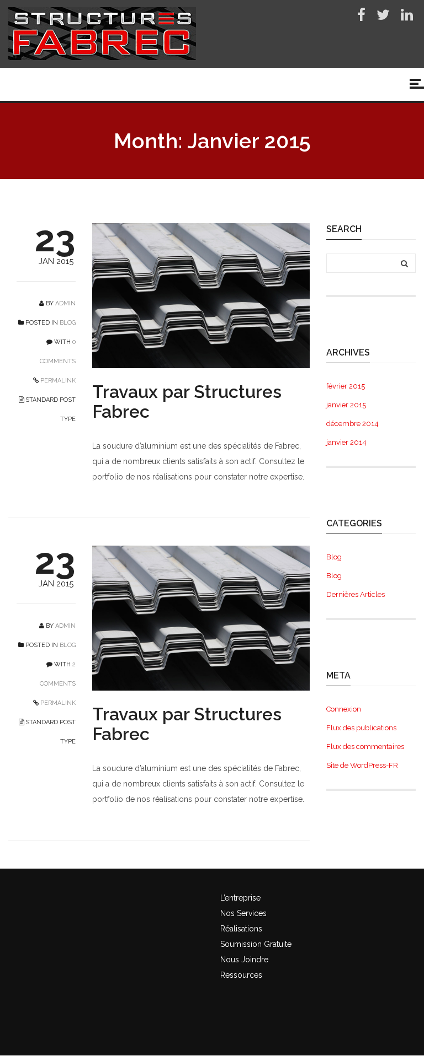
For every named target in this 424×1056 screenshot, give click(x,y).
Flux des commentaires (365, 746)
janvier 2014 (346, 442)
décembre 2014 (352, 423)
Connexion (343, 709)
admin (65, 303)
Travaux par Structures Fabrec (187, 401)
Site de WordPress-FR (362, 765)
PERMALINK (57, 380)
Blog (68, 322)
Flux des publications (361, 728)
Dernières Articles (355, 594)
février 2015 (345, 386)
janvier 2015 (346, 405)
